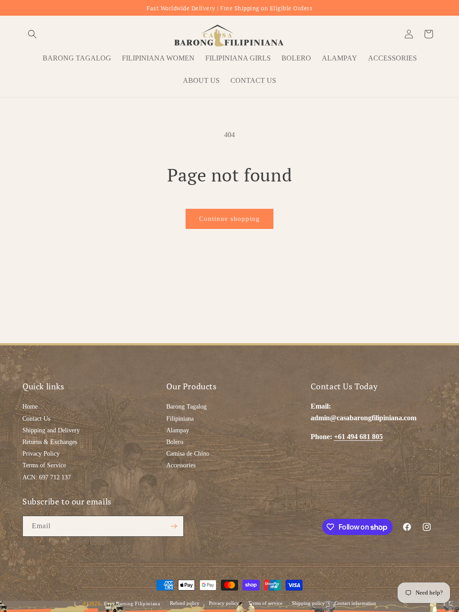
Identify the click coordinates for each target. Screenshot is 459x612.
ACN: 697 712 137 (46, 477)
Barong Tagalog (186, 406)
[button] (32, 34)
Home (30, 406)
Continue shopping (229, 218)
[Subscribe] (173, 526)
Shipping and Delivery (51, 430)
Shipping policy (308, 603)
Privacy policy (224, 603)
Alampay (177, 430)
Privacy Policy (41, 453)
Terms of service (265, 603)
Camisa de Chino (187, 453)
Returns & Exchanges (49, 442)
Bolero (174, 442)
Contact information (355, 603)
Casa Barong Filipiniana (132, 603)
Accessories (180, 465)
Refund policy (184, 603)
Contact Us (36, 418)
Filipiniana (180, 418)
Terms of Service (44, 465)
